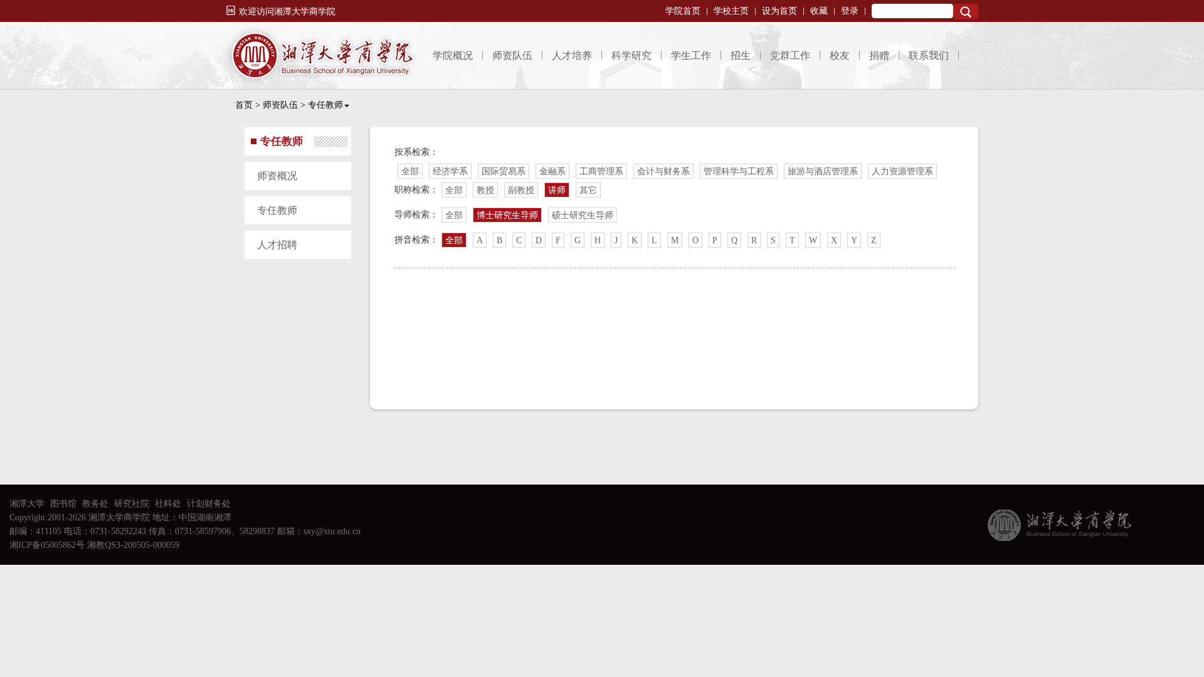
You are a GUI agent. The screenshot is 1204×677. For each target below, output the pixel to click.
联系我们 (929, 55)
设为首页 (779, 11)
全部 (410, 171)
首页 (244, 105)
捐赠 (879, 55)
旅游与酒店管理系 (823, 171)
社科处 (168, 503)
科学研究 (631, 55)
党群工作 (790, 55)
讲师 (557, 190)
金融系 (552, 171)
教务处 (95, 503)
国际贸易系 (503, 171)
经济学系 (450, 171)
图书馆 (63, 503)
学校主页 (731, 11)
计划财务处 (209, 503)
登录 (849, 11)
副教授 (521, 190)
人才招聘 (277, 244)
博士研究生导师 (507, 215)
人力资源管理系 (902, 171)
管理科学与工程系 (739, 171)
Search (965, 11)
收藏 (819, 11)
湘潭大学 (27, 503)
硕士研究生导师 (582, 215)
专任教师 (325, 105)
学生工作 (691, 55)
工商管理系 (601, 171)
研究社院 (131, 503)
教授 (485, 190)
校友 (840, 55)
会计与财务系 (663, 171)
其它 (588, 190)
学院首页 (682, 11)
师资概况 (277, 176)
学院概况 (453, 55)
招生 (741, 55)
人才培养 (572, 55)
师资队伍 (512, 55)
